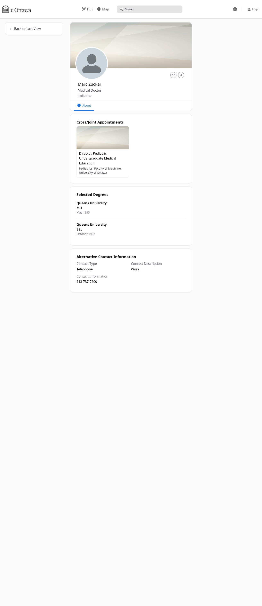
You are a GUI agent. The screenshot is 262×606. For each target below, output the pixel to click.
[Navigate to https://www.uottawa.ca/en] (16, 9)
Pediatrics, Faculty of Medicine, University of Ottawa (100, 170)
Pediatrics (84, 96)
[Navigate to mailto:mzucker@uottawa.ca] (173, 75)
